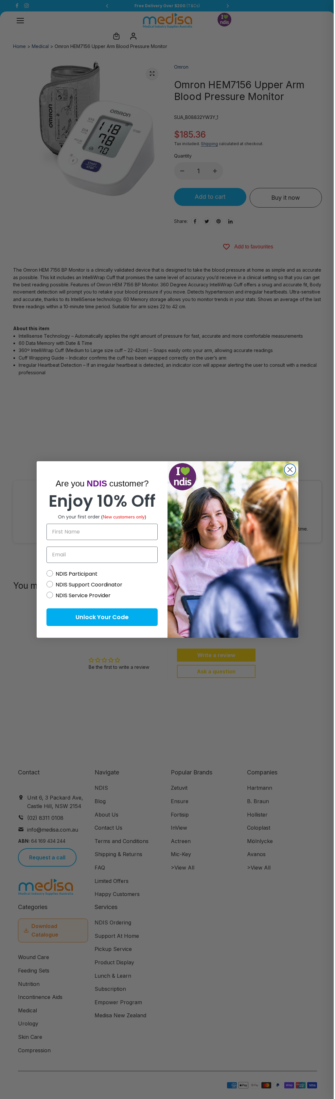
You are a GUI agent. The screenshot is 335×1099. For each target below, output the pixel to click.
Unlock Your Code (102, 617)
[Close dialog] (290, 469)
